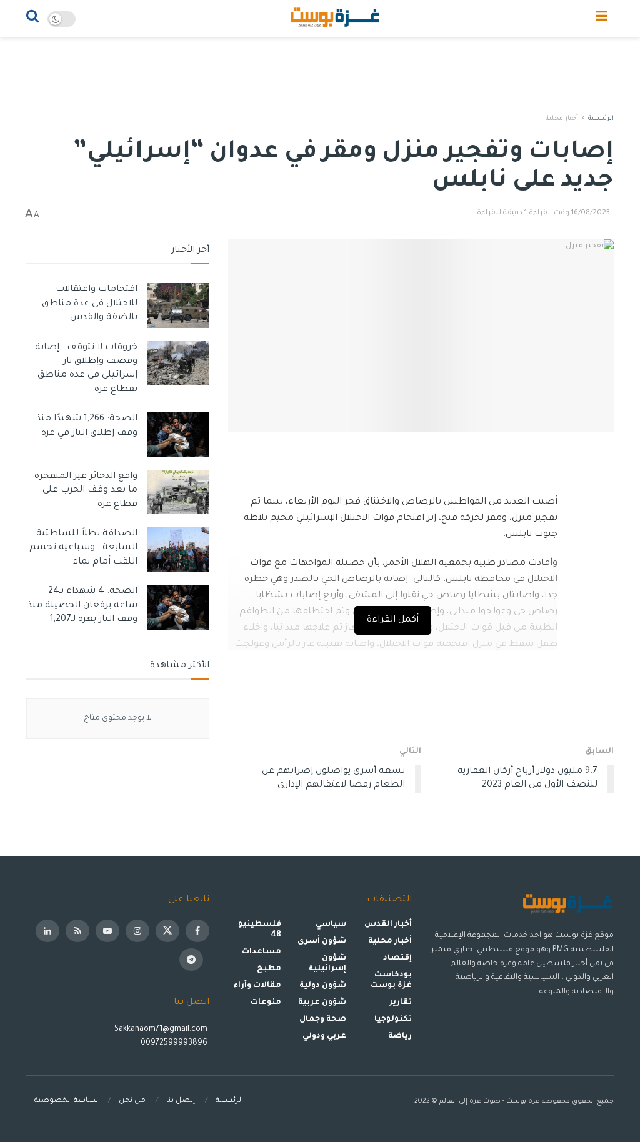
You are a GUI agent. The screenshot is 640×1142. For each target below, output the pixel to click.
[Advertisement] (320, 75)
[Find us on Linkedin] (47, 931)
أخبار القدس (388, 924)
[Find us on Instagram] (137, 931)
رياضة (400, 1036)
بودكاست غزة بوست (391, 980)
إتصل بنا (180, 1101)
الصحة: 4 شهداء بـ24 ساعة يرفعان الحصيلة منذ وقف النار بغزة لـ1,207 (83, 606)
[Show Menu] (602, 18)
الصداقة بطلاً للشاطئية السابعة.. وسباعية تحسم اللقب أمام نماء (83, 548)
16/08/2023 (590, 213)
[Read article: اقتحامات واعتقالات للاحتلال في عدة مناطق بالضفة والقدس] (178, 305)
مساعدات (261, 952)
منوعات (266, 1002)
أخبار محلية (562, 118)
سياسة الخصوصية (66, 1101)
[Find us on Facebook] (197, 931)
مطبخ (269, 969)
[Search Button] (32, 18)
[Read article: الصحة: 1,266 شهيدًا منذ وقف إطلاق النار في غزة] (178, 434)
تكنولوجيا (393, 1019)
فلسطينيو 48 (259, 930)
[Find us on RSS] (77, 931)
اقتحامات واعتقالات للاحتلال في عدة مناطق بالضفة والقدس (90, 304)
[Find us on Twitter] (167, 931)
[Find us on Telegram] (191, 959)
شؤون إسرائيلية (327, 963)
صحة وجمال (322, 1019)
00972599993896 (175, 1043)
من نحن (132, 1101)
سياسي (331, 924)
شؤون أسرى (322, 941)
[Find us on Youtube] (107, 931)
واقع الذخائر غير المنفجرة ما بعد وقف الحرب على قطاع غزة (86, 491)
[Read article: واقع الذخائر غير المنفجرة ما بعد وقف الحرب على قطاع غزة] (178, 492)
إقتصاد (397, 958)
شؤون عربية (322, 1002)
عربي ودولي (324, 1036)
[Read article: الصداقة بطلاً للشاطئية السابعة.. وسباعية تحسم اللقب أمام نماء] (178, 549)
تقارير (400, 1002)
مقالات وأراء (257, 985)
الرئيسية (601, 118)
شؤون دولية (322, 985)
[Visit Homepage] (336, 19)
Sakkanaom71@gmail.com (161, 1029)
